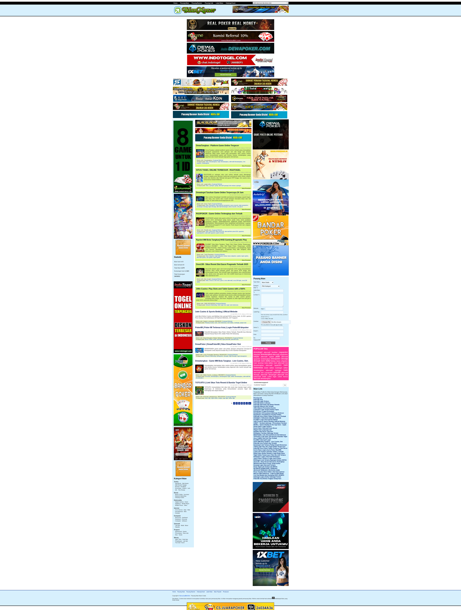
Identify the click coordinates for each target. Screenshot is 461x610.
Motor (186, 525)
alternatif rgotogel (224, 185)
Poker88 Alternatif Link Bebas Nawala (266, 404)
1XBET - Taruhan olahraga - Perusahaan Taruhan (270, 423)
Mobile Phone (179, 505)
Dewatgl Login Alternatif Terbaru (265, 465)
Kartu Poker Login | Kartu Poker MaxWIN (267, 450)
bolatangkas (205, 163)
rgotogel (211, 185)
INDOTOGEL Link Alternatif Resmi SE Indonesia (270, 435)
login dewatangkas (223, 161)
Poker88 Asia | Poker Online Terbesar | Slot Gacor (270, 448)
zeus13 (211, 280)
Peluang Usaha (179, 497)
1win (219, 305)
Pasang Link (209, 3)
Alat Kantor (185, 483)
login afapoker (219, 256)
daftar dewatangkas (237, 376)
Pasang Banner (197, 3)
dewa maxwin (232, 206)
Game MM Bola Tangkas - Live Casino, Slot (268, 441)
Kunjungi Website (218, 160)
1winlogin (236, 322)
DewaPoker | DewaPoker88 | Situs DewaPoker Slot (218, 344)
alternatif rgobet (201, 257)
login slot (223, 305)
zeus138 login (237, 280)
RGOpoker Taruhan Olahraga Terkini (266, 433)
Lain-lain (177, 525)
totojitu (220, 398)
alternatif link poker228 (231, 231)
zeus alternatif (228, 280)
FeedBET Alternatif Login (262, 440)
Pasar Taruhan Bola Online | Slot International (269, 472)
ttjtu (209, 398)
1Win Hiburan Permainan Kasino (265, 408)
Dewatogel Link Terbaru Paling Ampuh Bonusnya (270, 445)
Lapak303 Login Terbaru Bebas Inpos (266, 410)
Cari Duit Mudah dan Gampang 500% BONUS (269, 475)
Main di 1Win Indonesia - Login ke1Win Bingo (269, 473)
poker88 (219, 339)
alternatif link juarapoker (223, 205)
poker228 (212, 231)
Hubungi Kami (230, 3)
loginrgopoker (200, 233)
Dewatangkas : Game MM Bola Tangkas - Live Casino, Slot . (222, 361)
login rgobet (244, 256)
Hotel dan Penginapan (181, 540)
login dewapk (233, 356)
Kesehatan (178, 488)
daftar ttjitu (232, 398)
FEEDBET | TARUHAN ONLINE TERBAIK (267, 418)
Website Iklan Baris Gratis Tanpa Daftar (267, 463)
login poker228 (219, 231)
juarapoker (212, 205)
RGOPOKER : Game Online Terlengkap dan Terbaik (219, 214)
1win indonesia (222, 322)
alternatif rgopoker (210, 233)
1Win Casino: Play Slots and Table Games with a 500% (220, 289)
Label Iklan (219, 3)
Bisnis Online (179, 494)
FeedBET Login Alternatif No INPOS (266, 420)
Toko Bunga (181, 490)
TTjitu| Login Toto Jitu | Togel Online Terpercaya (269, 447)
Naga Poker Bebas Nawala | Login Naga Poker (269, 453)
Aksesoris (178, 517)
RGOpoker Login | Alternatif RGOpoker (267, 457)
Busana (177, 486)
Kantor (185, 531)
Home (175, 3)
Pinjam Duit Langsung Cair (263, 430)
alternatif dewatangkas (235, 161)
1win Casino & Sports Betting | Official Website (216, 312)
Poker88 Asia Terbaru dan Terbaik (265, 443)
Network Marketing (180, 496)
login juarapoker (243, 205)
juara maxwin (234, 205)
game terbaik (220, 233)
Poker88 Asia (258, 399)
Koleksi (184, 488)
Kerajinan (183, 486)
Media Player (185, 503)
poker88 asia (234, 339)
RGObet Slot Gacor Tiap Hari (263, 431)
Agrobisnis (178, 483)
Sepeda (177, 527)
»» (250, 403)
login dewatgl (212, 206)
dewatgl (205, 206)
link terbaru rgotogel (235, 185)
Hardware (185, 517)
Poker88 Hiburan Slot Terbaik (263, 406)
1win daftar (230, 322)
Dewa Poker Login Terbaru (263, 426)
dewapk (226, 356)
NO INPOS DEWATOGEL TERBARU (265, 468)
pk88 (214, 339)
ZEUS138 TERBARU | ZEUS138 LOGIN (267, 470)
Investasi (186, 494)
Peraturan (226, 591)
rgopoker (241, 231)
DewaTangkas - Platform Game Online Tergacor (217, 145)
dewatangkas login (224, 376)
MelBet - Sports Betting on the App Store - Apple (270, 425)
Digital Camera (179, 502)
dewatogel (200, 206)
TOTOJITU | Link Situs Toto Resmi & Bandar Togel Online (221, 383)
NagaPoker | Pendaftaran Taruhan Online (267, 415)
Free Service (179, 510)
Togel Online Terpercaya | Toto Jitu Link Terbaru (270, 455)
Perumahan (178, 533)
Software (184, 521)
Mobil (182, 525)
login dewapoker (242, 356)
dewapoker (220, 356)
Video (185, 505)
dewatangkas (213, 161)
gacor (222, 280)
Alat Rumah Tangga (181, 485)
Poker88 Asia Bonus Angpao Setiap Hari (267, 478)
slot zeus (217, 280)
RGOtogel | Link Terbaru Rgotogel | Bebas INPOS (270, 460)
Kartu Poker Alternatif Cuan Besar (265, 428)
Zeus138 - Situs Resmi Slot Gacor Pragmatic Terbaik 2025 (222, 264)
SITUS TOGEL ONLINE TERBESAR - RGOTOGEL (218, 170)
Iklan (185, 510)
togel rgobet (216, 257)
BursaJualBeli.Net (185, 595)
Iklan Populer (217, 591)
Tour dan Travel (179, 542)
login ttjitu (225, 398)
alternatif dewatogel (222, 206)
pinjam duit (243, 322)
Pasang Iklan (184, 3)
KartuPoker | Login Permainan (264, 411)
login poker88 (226, 339)
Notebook (178, 519)
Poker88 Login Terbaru (261, 401)
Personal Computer (181, 520)
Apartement (178, 531)
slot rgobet (209, 257)
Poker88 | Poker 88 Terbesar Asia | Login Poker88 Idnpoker (222, 327)
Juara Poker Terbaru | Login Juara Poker (267, 458)
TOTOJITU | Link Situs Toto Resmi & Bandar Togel (270, 436)
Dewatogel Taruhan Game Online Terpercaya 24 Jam (219, 192)
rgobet (239, 256)
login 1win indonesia (232, 305)
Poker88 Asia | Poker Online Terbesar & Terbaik (270, 416)
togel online (214, 398)
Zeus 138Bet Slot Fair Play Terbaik (265, 438)
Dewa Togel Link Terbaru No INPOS (265, 467)
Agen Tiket (178, 539)
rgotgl (216, 185)
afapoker (211, 256)
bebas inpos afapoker (230, 256)
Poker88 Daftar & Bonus (262, 403)
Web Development (182, 510)
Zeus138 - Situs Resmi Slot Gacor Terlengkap (269, 462)
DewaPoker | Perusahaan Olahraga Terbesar (269, 413)
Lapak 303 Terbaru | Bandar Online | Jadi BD (269, 452)
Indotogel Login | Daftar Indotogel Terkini (267, 477)
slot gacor (240, 206)
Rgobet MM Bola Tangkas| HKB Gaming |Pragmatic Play (221, 240)
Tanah (180, 535)
